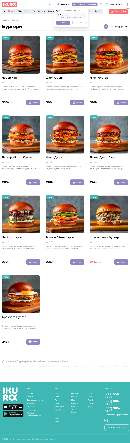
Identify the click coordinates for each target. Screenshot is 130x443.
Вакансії (30, 397)
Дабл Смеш (54, 77)
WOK (89, 11)
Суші (27, 11)
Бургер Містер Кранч (17, 157)
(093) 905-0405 (112, 410)
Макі (73, 400)
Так (63, 23)
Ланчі (97, 11)
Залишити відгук (118, 428)
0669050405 (114, 4)
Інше (57, 418)
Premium (74, 393)
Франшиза (31, 403)
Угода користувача (35, 410)
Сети (57, 397)
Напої (90, 410)
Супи (90, 393)
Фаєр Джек (54, 157)
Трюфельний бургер (104, 237)
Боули (90, 407)
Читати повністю (8, 371)
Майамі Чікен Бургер (60, 237)
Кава (57, 421)
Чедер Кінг (9, 77)
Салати (91, 403)
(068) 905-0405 (112, 403)
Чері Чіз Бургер (12, 237)
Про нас (30, 393)
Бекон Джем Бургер (104, 157)
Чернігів (5, 20)
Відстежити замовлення (86, 4)
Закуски (74, 412)
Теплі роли (59, 407)
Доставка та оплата (35, 400)
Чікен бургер (99, 77)
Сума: (118, 11)
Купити (35, 102)
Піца (20, 11)
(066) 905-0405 (112, 395)
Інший (79, 23)
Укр (50, 4)
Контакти (30, 407)
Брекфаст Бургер (14, 317)
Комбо (51, 11)
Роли (57, 400)
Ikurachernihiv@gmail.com (116, 415)
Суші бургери (38, 11)
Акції (13, 11)
